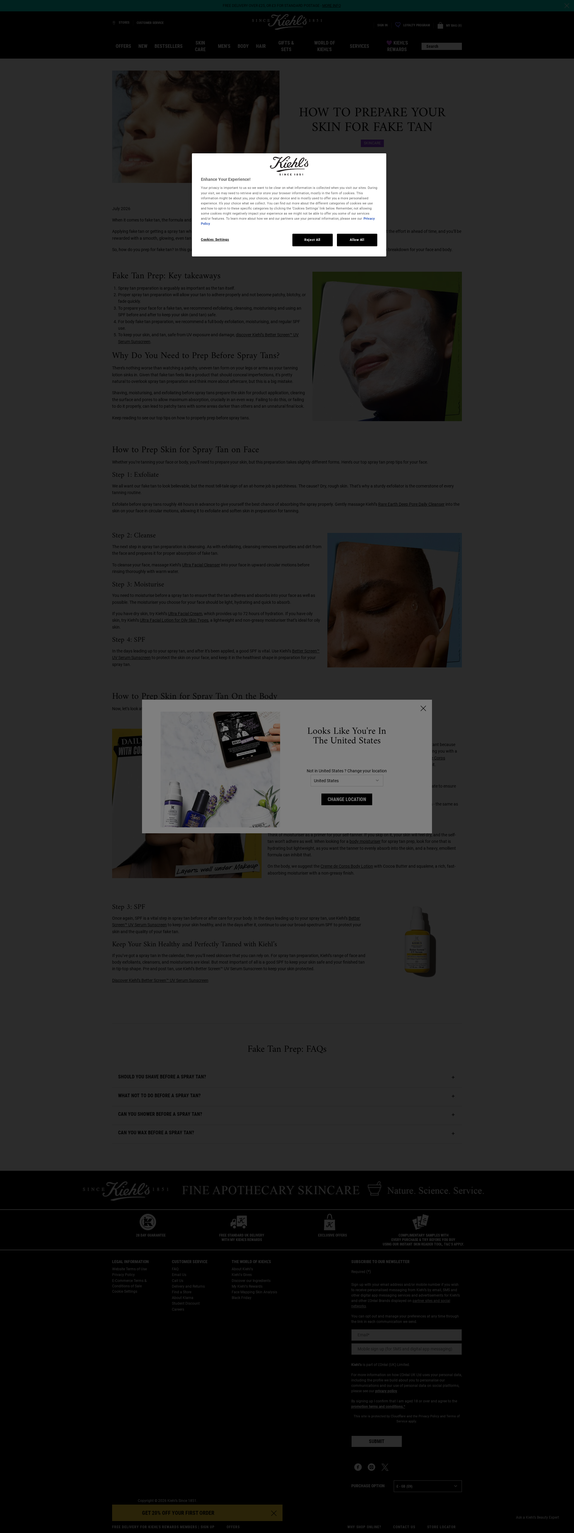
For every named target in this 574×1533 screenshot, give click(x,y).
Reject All (312, 240)
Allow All (357, 240)
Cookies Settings (215, 239)
